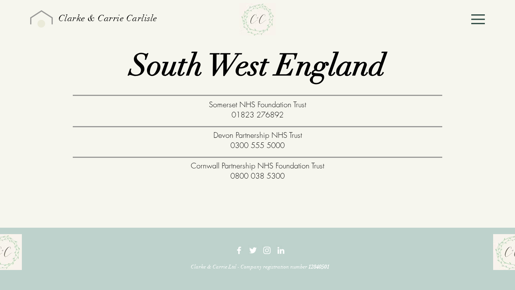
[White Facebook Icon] (239, 250)
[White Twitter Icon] (253, 250)
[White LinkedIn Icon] (281, 250)
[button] (478, 19)
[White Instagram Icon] (267, 250)
